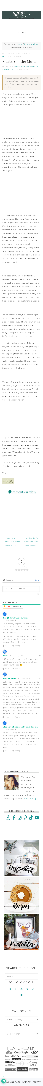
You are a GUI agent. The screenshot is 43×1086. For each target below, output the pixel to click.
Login (37, 580)
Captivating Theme (24, 1081)
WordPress (20, 1082)
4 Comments (15, 56)
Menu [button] (23, 33)
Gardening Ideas (21, 67)
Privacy (35, 1082)
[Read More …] (29, 798)
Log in (27, 1082)
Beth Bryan (21, 15)
